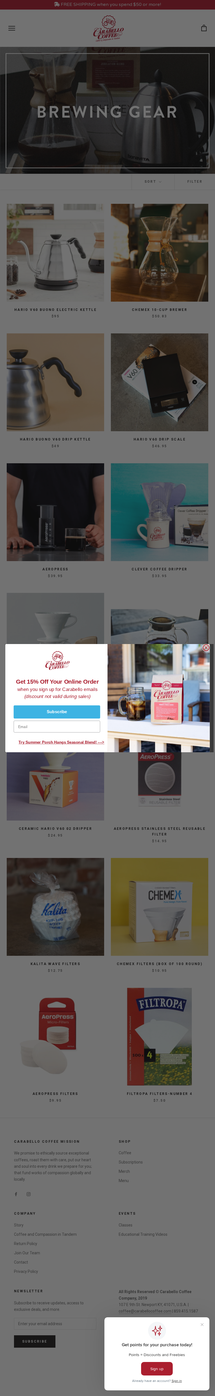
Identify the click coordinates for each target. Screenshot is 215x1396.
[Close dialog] (206, 647)
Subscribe (57, 712)
